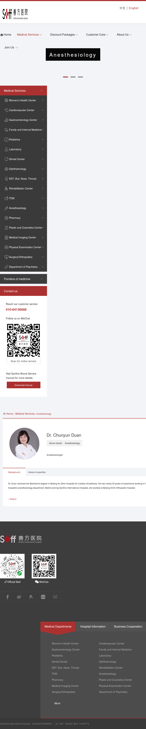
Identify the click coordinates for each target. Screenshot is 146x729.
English (134, 8)
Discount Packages (62, 34)
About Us (123, 34)
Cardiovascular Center (21, 110)
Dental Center (17, 159)
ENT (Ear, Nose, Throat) (22, 178)
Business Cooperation (128, 626)
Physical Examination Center (25, 247)
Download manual (23, 384)
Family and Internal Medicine (25, 129)
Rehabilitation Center (21, 188)
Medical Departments (58, 626)
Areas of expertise (37, 472)
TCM (11, 198)
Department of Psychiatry (23, 266)
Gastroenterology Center (23, 120)
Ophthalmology (17, 169)
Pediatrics (14, 139)
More (56, 703)
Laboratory (15, 149)
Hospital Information (93, 626)
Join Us (9, 47)
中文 (122, 8)
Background (14, 472)
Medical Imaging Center (22, 237)
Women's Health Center (22, 100)
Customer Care (95, 34)
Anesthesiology (17, 208)
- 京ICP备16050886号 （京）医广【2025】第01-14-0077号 (59, 723)
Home (9, 413)
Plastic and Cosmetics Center (25, 227)
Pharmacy (14, 218)
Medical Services (28, 34)
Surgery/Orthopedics (20, 257)
